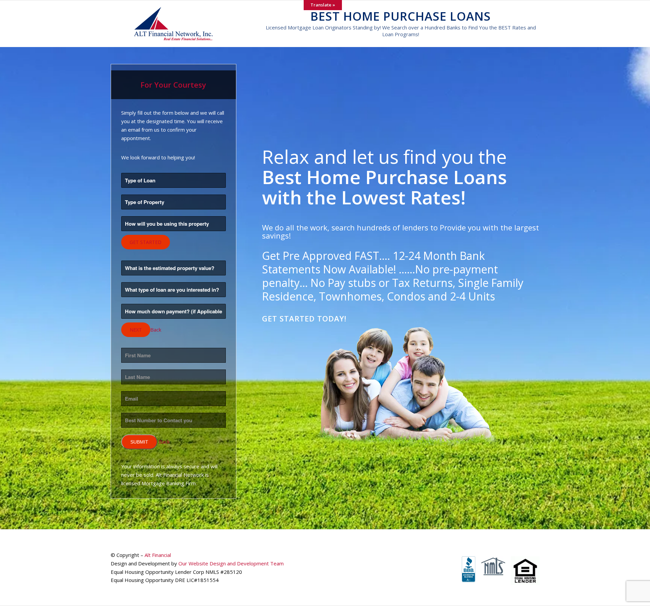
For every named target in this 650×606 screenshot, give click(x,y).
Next (136, 330)
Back (155, 329)
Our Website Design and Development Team (231, 563)
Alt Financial (158, 555)
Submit (139, 442)
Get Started (145, 242)
